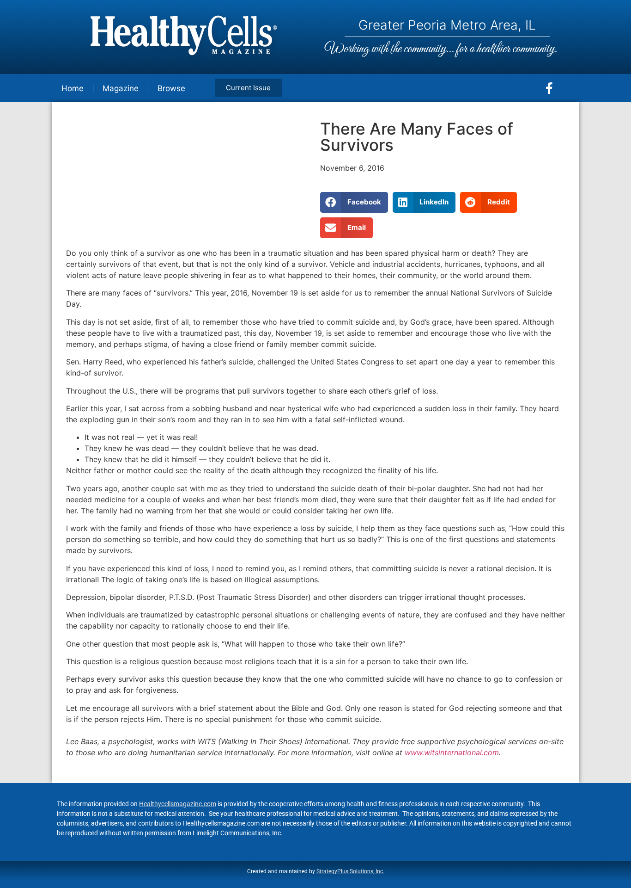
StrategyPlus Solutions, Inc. (350, 871)
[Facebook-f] (549, 88)
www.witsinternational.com (452, 752)
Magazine (121, 88)
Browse (171, 88)
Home (72, 88)
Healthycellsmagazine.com (177, 804)
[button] (354, 202)
